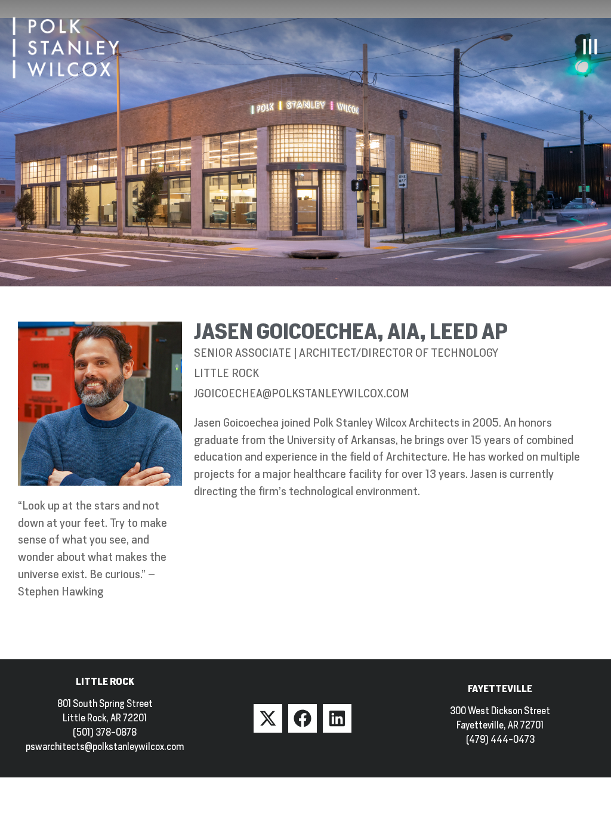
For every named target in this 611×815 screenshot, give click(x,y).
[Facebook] (302, 718)
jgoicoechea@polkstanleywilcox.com (301, 393)
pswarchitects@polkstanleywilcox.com (105, 746)
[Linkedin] (337, 718)
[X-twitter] (268, 718)
